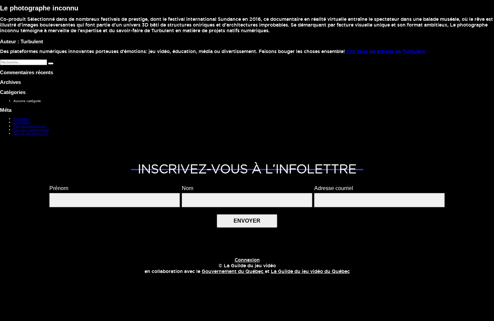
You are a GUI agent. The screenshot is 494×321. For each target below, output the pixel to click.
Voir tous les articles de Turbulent (385, 51)
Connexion (21, 122)
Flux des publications (29, 126)
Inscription (21, 119)
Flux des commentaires (31, 130)
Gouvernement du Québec (233, 271)
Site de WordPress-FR (30, 133)
